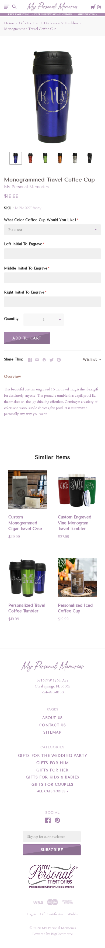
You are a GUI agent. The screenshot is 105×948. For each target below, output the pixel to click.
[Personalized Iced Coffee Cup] (77, 578)
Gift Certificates (51, 914)
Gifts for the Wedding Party (52, 756)
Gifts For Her (29, 23)
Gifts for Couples (53, 784)
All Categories (52, 791)
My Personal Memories (26, 186)
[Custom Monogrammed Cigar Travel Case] (27, 490)
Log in (31, 914)
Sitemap (52, 732)
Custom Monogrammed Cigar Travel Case (25, 523)
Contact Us (52, 725)
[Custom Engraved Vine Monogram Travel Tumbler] (77, 490)
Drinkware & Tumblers (61, 23)
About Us (52, 718)
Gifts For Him (52, 763)
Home (9, 23)
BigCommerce (62, 934)
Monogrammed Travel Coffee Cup (30, 28)
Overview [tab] (12, 376)
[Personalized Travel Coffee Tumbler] (27, 578)
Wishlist (90, 359)
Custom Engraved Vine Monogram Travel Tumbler (74, 523)
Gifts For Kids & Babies (52, 777)
